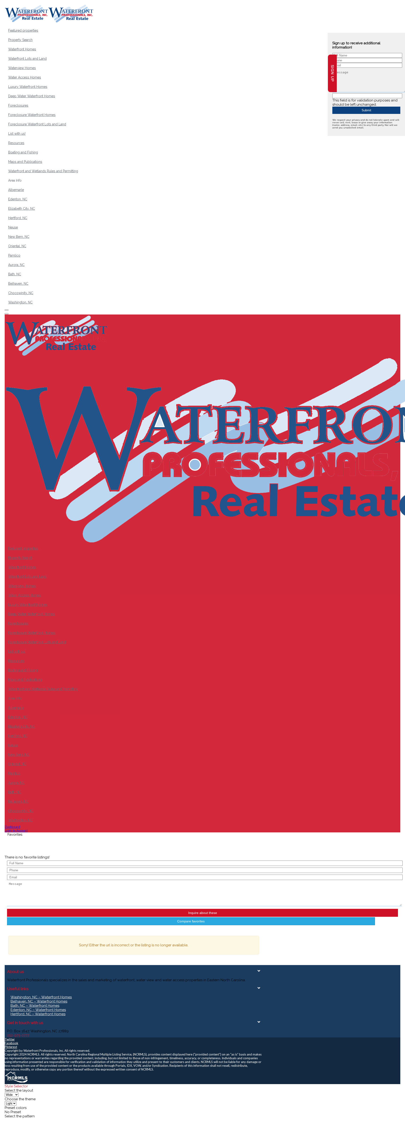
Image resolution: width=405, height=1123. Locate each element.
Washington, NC (20, 302)
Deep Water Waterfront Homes (31, 96)
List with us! (17, 133)
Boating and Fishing (23, 152)
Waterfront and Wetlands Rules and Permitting (43, 171)
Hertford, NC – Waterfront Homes (38, 1014)
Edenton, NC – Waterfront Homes (38, 1010)
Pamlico (14, 255)
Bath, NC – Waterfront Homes (35, 1005)
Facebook (11, 1043)
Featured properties (23, 30)
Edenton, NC (17, 199)
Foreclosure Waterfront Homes (32, 115)
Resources (16, 143)
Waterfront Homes (22, 49)
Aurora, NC (16, 265)
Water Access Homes (24, 77)
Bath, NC (14, 274)
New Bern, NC (18, 237)
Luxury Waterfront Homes (27, 87)
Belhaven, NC (18, 283)
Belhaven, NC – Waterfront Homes (39, 1001)
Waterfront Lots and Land (27, 58)
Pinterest (11, 1047)
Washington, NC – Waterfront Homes (41, 997)
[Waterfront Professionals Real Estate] (16, 1082)
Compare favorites (191, 921)
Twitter (10, 1039)
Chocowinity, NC (20, 293)
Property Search (20, 40)
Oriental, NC (17, 246)
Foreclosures (18, 105)
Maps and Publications (25, 162)
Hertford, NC (17, 218)
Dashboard (12, 827)
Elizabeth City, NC (21, 208)
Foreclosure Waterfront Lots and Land (37, 124)
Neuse (13, 227)
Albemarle (16, 190)
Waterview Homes (22, 68)
